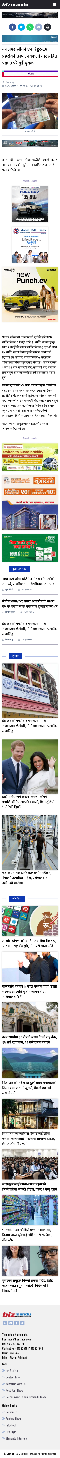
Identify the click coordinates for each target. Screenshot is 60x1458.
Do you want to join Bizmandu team (26, 1397)
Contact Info (13, 1377)
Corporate (11, 1412)
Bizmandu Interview (16, 1438)
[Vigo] (30, 206)
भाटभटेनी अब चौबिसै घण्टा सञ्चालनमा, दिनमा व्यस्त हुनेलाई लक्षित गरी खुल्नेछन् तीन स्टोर (27, 1235)
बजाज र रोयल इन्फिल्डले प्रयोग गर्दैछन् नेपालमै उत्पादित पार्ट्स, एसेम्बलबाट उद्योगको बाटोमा (26, 878)
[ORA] (30, 143)
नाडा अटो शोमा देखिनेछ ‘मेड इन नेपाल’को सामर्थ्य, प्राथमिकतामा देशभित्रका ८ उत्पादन (29, 581)
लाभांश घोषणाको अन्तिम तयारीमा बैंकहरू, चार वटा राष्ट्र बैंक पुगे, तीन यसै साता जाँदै (29, 943)
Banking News (13, 1418)
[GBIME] (30, 246)
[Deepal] (30, 15)
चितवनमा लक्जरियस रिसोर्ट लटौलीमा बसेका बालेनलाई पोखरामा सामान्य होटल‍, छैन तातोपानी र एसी (28, 1139)
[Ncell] (30, 38)
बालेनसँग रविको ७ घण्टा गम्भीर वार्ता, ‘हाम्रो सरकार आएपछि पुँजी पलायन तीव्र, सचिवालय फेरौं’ (29, 992)
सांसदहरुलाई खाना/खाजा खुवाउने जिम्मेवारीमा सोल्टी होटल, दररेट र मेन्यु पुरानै (29, 1187)
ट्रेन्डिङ (15, 656)
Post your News (14, 1390)
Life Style (11, 1432)
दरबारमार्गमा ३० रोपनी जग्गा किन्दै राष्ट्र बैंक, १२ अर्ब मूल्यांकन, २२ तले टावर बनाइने (29, 1039)
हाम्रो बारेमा (12, 1370)
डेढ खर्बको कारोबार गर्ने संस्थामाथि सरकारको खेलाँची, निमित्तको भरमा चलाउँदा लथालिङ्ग (30, 629)
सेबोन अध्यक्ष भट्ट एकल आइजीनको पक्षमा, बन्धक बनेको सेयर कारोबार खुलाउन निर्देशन (30, 604)
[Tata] (30, 296)
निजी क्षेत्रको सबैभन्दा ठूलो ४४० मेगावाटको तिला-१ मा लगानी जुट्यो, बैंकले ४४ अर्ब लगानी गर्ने (29, 1088)
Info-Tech (11, 1425)
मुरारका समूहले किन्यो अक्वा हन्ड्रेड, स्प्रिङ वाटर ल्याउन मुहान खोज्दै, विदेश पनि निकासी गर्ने (27, 1286)
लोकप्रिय (16, 898)
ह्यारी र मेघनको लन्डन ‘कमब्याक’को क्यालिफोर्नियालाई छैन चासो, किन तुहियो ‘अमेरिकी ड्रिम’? (28, 802)
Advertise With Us (15, 1384)
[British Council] (30, 74)
